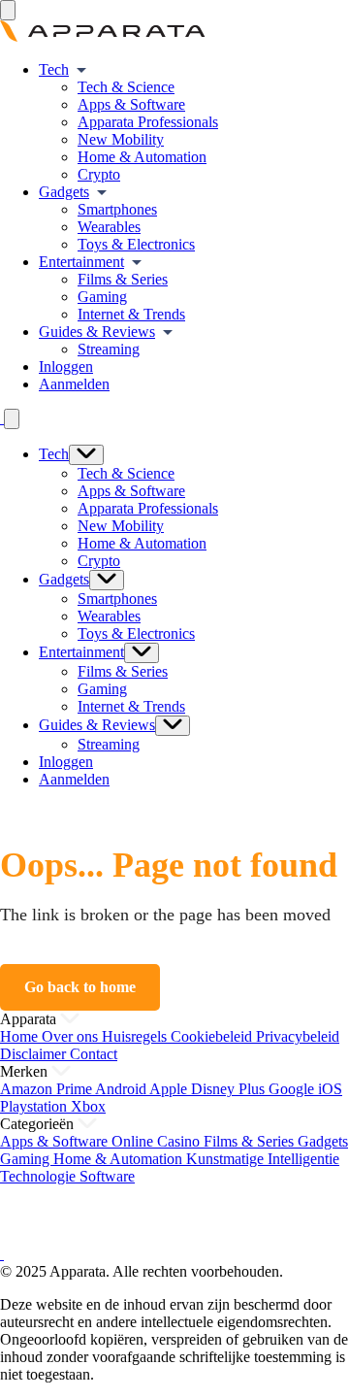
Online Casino (157, 1141)
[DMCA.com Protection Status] (24, 1236)
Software (107, 1176)
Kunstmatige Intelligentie (262, 1158)
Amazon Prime (47, 1089)
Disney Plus (230, 1089)
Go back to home (80, 987)
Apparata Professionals (148, 122)
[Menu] (8, 10)
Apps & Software (131, 104)
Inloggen (66, 366)
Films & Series (123, 279)
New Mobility (121, 139)
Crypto (99, 174)
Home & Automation (142, 157)
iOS (330, 1089)
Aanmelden (74, 384)
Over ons (72, 1036)
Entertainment (81, 261)
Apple (170, 1089)
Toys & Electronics (136, 244)
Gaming (102, 296)
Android (122, 1089)
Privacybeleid (297, 1036)
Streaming (109, 349)
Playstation (35, 1106)
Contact (93, 1054)
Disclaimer (35, 1054)
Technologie (39, 1176)
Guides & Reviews (97, 331)
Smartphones (117, 209)
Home (21, 1036)
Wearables (109, 226)
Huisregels (136, 1036)
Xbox (88, 1106)
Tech (54, 69)
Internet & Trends (131, 314)
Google (293, 1089)
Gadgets (64, 191)
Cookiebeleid (213, 1036)
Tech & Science (126, 87)
